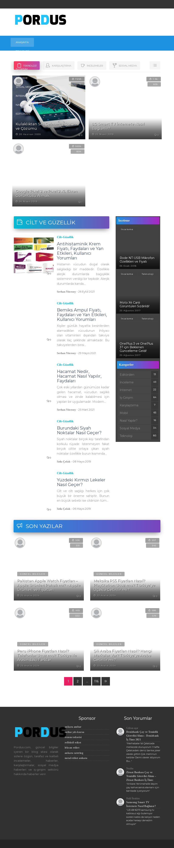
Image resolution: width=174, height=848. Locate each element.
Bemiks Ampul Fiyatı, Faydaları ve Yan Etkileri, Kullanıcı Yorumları (82, 314)
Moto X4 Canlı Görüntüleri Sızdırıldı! (134, 304)
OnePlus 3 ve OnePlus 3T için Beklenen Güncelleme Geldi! (136, 347)
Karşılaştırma (129, 405)
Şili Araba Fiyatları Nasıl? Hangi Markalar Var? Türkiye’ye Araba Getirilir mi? (123, 655)
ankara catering (74, 752)
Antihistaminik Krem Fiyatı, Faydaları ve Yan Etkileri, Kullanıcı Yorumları (80, 250)
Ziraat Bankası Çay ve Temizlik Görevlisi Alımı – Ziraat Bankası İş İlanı (141, 776)
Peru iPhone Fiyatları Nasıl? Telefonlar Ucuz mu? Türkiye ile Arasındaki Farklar (47, 655)
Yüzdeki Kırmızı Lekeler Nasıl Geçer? (81, 482)
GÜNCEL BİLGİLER (32, 574)
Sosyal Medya (25, 86)
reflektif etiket (73, 742)
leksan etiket (72, 747)
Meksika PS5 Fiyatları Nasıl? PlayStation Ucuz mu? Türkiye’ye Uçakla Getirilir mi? (124, 585)
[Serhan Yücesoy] (18, 148)
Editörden (23, 113)
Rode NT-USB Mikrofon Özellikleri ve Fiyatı (137, 259)
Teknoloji (22, 51)
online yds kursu (74, 732)
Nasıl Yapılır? (25, 104)
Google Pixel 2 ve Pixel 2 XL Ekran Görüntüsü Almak (46, 193)
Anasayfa (22, 42)
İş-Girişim (22, 69)
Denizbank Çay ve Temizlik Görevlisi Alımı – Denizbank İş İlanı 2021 (142, 735)
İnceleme (22, 78)
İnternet (22, 95)
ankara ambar (73, 726)
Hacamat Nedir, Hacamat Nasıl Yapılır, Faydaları (79, 376)
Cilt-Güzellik (65, 237)
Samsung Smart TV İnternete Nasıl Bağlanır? (141, 804)
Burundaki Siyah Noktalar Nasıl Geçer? (79, 430)
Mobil (20, 60)
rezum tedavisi (73, 737)
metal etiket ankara (76, 758)
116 (96, 681)
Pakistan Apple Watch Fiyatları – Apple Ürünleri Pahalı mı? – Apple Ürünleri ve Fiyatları (48, 585)
